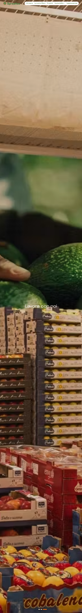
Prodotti (50, 3)
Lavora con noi (72, 3)
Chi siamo (29, 3)
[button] (40, 609)
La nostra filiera (40, 3)
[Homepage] (11, 3)
